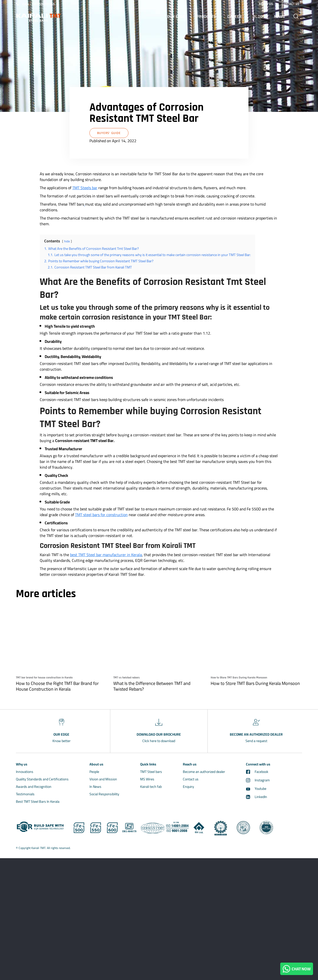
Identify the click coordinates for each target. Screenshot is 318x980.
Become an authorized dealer (204, 771)
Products (206, 16)
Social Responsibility (104, 794)
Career (234, 16)
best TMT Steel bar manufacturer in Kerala (106, 554)
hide (67, 241)
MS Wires (147, 779)
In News (95, 786)
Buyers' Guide (109, 133)
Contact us (191, 779)
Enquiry (188, 786)
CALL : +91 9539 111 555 (38, 4)
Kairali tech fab (151, 786)
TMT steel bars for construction (101, 514)
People (94, 771)
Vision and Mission (103, 779)
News (279, 16)
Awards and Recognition (33, 786)
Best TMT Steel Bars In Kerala (37, 801)
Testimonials (25, 794)
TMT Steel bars (151, 771)
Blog (258, 16)
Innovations (24, 771)
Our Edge (176, 16)
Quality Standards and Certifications (42, 779)
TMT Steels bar (84, 187)
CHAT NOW (300, 969)
